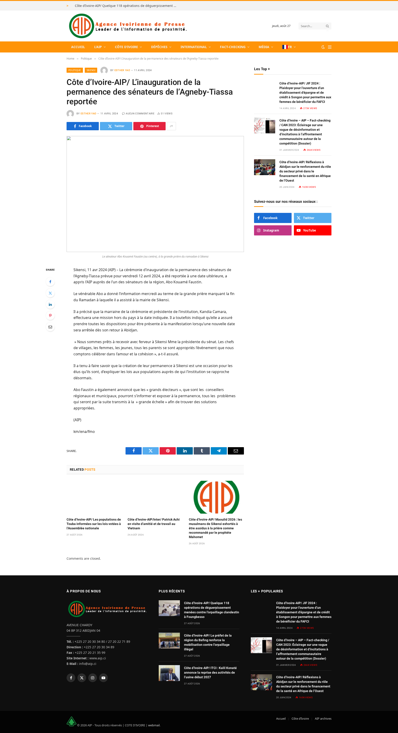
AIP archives (323, 718)
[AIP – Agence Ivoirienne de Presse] (127, 25)
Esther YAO (122, 70)
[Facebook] (50, 281)
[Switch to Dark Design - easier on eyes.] (323, 47)
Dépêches (159, 47)
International (194, 47)
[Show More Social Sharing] (171, 126)
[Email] (50, 326)
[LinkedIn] (50, 304)
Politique (74, 70)
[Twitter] (50, 293)
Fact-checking (233, 47)
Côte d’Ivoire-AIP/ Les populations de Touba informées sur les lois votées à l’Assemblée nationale (94, 524)
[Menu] (329, 47)
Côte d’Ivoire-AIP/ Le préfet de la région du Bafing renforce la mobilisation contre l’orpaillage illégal (208, 642)
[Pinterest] (50, 315)
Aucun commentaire (140, 113)
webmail (154, 725)
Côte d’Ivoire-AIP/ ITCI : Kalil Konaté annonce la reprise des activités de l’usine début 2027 (210, 672)
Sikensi (91, 70)
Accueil (78, 47)
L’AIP (98, 47)
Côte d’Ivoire (126, 47)
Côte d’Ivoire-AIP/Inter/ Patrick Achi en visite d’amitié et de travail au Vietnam (154, 524)
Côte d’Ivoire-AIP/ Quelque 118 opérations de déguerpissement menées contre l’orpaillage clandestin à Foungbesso (127, 6)
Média (264, 47)
